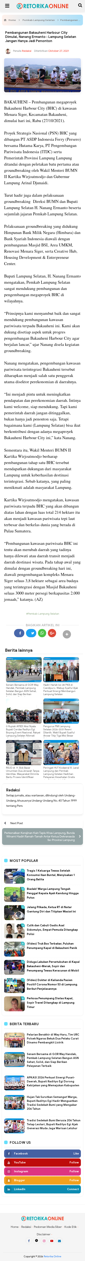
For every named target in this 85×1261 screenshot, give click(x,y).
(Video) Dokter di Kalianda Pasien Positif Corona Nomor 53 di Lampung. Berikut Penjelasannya (52, 984)
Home (15, 1227)
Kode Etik (70, 1227)
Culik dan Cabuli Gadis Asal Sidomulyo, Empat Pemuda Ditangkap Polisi (52, 930)
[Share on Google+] (52, 633)
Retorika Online (52, 1256)
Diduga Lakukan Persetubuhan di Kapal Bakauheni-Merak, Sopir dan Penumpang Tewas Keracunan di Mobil (53, 966)
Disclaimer (43, 1234)
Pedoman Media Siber (48, 1227)
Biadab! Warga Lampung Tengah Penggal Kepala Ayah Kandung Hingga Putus (53, 893)
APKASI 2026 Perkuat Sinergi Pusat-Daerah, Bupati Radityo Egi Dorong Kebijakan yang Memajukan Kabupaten (53, 1081)
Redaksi (13, 790)
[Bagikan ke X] (31, 633)
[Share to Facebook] (19, 633)
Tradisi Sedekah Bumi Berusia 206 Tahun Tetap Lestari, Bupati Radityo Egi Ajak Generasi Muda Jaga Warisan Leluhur (53, 1124)
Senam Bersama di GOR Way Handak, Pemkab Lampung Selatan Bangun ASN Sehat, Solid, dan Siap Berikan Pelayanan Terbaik (22, 691)
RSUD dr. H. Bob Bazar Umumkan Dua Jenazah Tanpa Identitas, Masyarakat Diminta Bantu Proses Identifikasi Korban (22, 774)
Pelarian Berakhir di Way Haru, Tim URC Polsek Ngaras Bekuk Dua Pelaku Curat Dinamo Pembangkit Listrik (53, 1038)
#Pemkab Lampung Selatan (42, 613)
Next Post (16, 823)
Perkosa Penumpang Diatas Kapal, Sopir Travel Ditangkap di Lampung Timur (50, 1003)
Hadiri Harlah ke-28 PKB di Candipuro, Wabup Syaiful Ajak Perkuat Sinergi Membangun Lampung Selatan (60, 689)
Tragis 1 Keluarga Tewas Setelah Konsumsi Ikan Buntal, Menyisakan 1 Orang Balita (51, 875)
